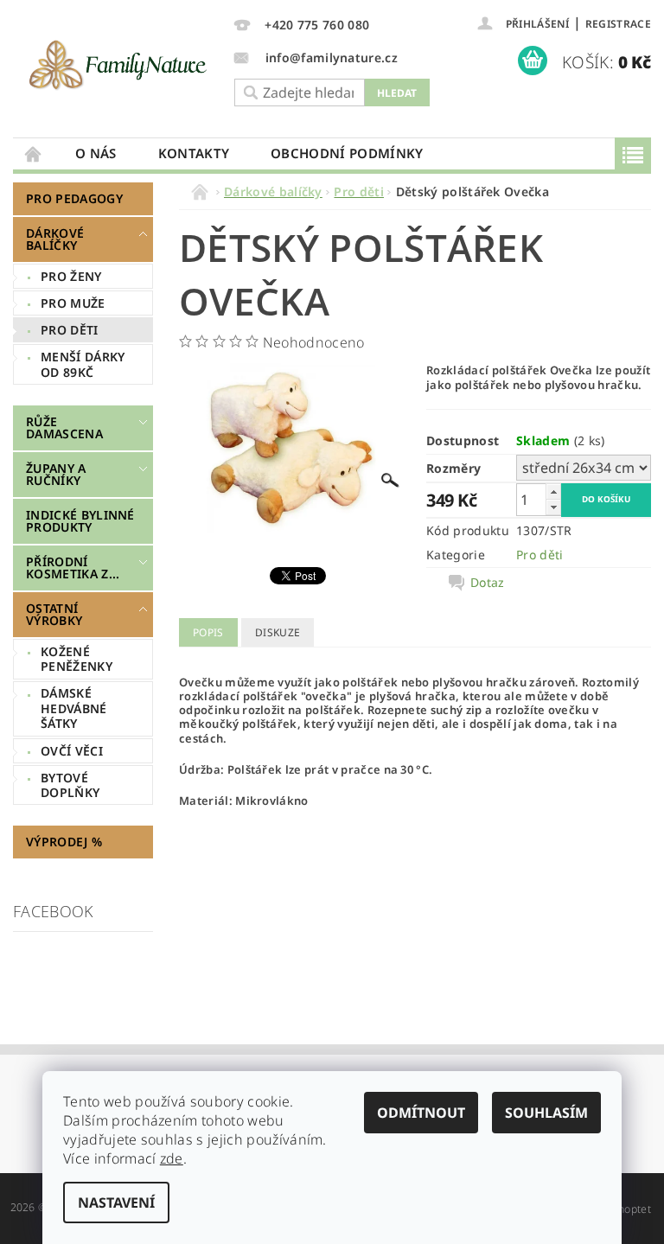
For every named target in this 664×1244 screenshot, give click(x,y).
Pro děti (70, 330)
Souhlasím (546, 1112)
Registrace (618, 23)
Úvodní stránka (33, 153)
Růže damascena (64, 427)
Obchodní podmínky (347, 153)
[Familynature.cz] (119, 64)
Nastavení (116, 1202)
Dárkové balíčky (55, 239)
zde (171, 1158)
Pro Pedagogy (74, 198)
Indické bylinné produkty (80, 521)
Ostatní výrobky (54, 614)
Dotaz (487, 582)
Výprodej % (64, 841)
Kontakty (194, 153)
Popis (208, 632)
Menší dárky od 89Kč (83, 364)
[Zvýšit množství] (553, 491)
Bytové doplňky (70, 785)
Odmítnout (421, 1112)
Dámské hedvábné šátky (74, 708)
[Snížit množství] (553, 507)
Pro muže (73, 303)
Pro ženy (71, 276)
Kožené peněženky (76, 659)
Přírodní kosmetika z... (72, 567)
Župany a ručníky (56, 474)
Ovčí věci (72, 751)
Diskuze (277, 632)
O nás (96, 153)
